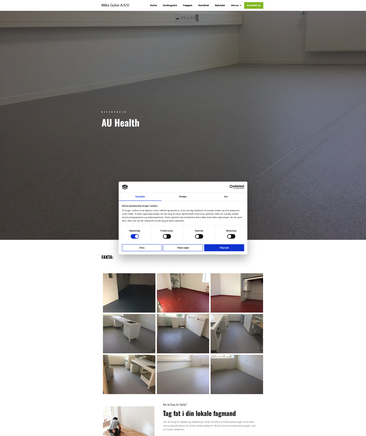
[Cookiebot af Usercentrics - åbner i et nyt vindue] (231, 187)
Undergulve (170, 5)
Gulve (153, 5)
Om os (234, 5)
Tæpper (187, 5)
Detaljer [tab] (183, 196)
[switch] (167, 236)
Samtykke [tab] (140, 196)
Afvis (142, 247)
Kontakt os (253, 5)
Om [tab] (226, 196)
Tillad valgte (183, 247)
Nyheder (220, 5)
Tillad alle (224, 247)
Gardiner (203, 5)
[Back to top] (356, 426)
